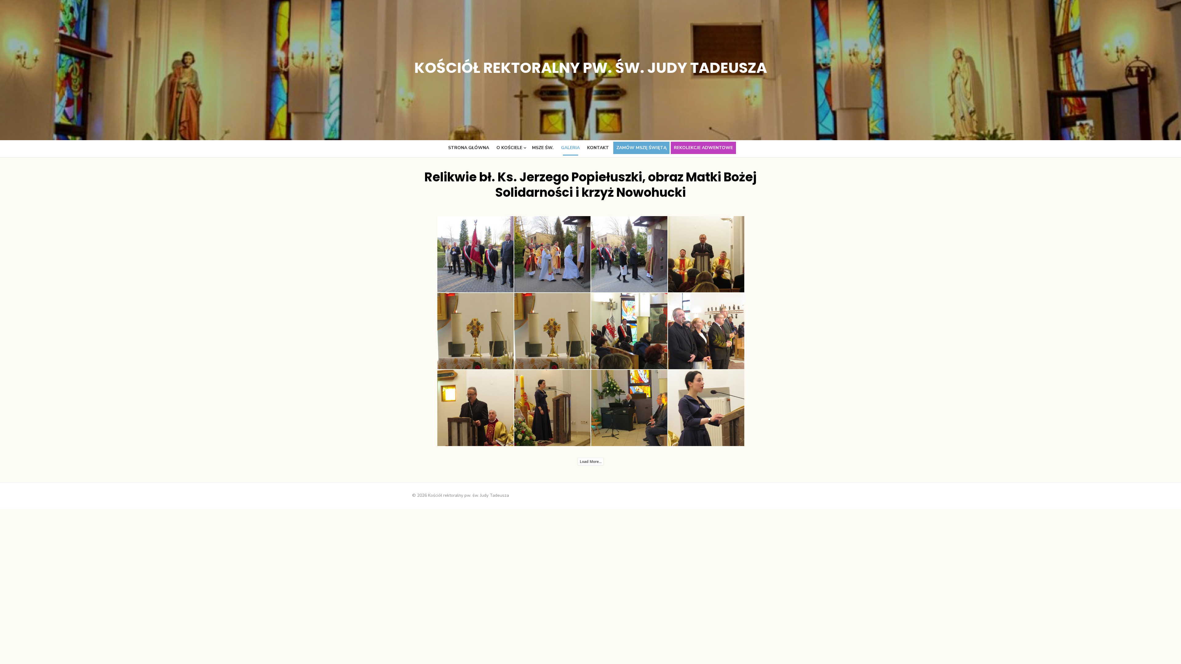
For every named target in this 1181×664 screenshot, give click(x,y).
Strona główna (468, 148)
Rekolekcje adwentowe (703, 148)
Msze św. (543, 148)
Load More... (591, 461)
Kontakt (598, 148)
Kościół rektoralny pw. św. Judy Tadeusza (590, 67)
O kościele (509, 148)
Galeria (570, 148)
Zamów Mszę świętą (641, 148)
